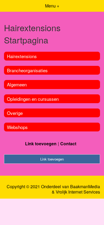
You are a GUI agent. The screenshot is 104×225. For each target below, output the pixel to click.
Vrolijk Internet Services (78, 192)
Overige (15, 113)
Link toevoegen (41, 143)
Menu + (52, 6)
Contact (68, 143)
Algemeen (17, 84)
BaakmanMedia (85, 186)
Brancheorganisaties (27, 70)
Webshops (17, 127)
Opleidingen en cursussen (33, 98)
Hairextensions (22, 56)
